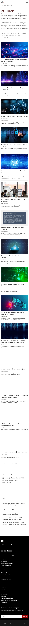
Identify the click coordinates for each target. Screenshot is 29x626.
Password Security (11, 35)
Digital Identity (17, 33)
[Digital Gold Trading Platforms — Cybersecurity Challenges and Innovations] (14, 386)
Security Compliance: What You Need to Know (14, 144)
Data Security (12, 33)
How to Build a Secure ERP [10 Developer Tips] (14, 452)
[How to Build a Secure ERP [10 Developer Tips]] (14, 442)
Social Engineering (5, 37)
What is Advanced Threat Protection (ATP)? (13, 369)
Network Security (4, 35)
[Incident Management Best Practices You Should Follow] (14, 190)
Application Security (5, 33)
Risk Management (19, 35)
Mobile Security (24, 33)
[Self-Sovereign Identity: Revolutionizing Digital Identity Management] (14, 50)
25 (12, 463)
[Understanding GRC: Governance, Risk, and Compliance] (14, 78)
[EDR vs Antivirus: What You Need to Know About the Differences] (14, 303)
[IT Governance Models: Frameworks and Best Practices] (14, 161)
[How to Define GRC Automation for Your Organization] (14, 218)
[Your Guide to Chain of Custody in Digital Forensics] (14, 274)
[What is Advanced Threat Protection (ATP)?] (14, 359)
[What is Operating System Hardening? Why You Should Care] (14, 106)
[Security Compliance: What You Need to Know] (14, 135)
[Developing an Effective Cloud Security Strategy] (14, 246)
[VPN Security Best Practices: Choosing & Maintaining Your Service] (14, 414)
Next (16, 463)
